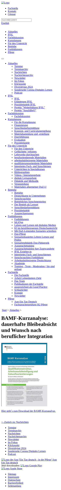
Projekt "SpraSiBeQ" (25, 110)
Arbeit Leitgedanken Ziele (27, 278)
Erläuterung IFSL (23, 101)
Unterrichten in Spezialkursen (29, 169)
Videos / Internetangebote (27, 175)
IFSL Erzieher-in (23, 251)
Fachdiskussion (16, 37)
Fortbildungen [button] (15, 216)
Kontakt (12, 11)
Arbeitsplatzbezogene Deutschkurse (32, 260)
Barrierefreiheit (15, 483)
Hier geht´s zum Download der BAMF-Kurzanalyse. (28, 411)
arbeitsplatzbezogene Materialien (31, 160)
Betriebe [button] (12, 189)
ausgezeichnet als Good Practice (30, 287)
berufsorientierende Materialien (30, 157)
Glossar (12, 14)
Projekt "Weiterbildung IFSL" (29, 107)
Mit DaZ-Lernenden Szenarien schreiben (35, 231)
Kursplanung (14, 40)
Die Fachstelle (21, 275)
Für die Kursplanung (25, 122)
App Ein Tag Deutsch (25, 301)
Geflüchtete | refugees (25, 151)
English (5, 23)
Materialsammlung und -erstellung (31, 134)
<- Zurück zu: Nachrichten (15, 422)
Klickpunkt (20, 84)
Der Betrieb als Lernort (26, 204)
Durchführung (21, 136)
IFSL (10, 34)
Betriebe (12, 46)
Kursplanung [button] (14, 119)
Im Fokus (19, 81)
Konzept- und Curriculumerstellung (32, 131)
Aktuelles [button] (13, 63)
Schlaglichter (21, 289)
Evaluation (19, 139)
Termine (18, 66)
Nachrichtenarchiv (23, 75)
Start (4, 310)
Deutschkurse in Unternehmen (30, 195)
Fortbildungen (15, 49)
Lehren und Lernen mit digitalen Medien (35, 225)
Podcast (18, 92)
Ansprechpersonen (24, 213)
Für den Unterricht (17, 43)
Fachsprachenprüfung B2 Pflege (30, 304)
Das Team (19, 281)
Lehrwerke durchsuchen (26, 154)
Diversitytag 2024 (23, 86)
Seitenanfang (14, 485)
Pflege (11, 52)
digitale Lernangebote (25, 178)
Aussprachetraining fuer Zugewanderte (34, 248)
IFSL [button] (10, 95)
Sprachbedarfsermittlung (26, 128)
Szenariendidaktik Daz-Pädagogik (31, 242)
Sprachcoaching (22, 198)
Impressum (13, 477)
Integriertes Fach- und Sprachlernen (32, 166)
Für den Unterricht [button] (17, 145)
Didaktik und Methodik (26, 181)
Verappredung (21, 184)
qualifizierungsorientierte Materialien (33, 163)
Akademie (19, 263)
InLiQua (18, 222)
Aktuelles (13, 31)
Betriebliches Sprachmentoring (30, 201)
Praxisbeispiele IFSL (25, 104)
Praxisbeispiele (22, 142)
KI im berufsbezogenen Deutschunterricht (35, 228)
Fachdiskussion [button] (16, 113)
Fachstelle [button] (13, 272)
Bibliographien (22, 172)
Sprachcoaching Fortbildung (28, 257)
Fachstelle (13, 8)
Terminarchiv (21, 69)
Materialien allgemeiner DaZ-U (30, 187)
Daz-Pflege (20, 234)
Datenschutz (14, 480)
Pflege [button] (11, 298)
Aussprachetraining (24, 245)
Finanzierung (21, 125)
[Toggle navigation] (2, 58)
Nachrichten (20, 72)
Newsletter (19, 78)
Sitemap (12, 474)
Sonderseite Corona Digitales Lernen (33, 89)
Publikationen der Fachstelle (28, 284)
